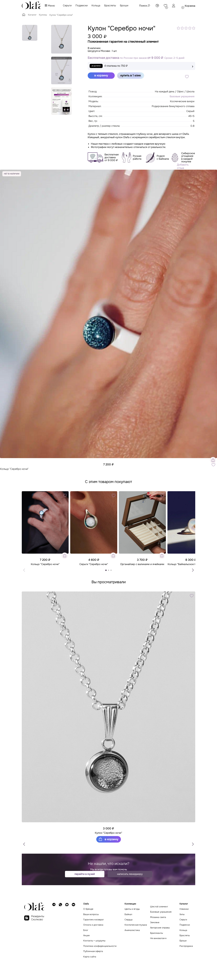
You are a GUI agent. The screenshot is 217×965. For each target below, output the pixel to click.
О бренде (88, 909)
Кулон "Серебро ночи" (108, 832)
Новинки (184, 909)
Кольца (96, 5)
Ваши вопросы (91, 914)
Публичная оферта (93, 951)
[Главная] (24, 15)
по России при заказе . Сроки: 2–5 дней (136, 58)
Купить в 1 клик (130, 75)
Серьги (67, 5)
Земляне (154, 922)
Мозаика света (158, 917)
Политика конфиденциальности (99, 946)
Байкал (128, 914)
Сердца (128, 919)
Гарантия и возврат (93, 919)
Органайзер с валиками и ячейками (142, 564)
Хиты (182, 914)
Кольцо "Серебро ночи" (14, 469)
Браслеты (110, 5)
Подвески (81, 5)
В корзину (111, 839)
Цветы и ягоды (132, 909)
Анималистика (132, 930)
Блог (85, 930)
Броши (124, 5)
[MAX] (67, 930)
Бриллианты (156, 933)
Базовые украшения (182, 96)
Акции (86, 935)
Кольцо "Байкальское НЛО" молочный (191, 564)
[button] (193, 570)
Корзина (190, 5)
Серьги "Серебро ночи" (93, 564)
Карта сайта (89, 956)
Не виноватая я (158, 938)
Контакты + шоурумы (94, 940)
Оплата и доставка (93, 925)
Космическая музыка (136, 925)
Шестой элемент (159, 906)
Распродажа (186, 946)
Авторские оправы (160, 928)
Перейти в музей (85, 874)
